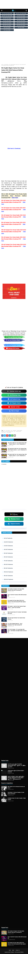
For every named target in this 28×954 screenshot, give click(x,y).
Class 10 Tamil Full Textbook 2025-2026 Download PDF (17, 595)
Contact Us (18, 950)
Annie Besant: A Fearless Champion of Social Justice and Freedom (16, 793)
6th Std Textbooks (8, 557)
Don (11, 430)
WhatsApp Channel (15, 518)
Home (2, 64)
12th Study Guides (7, 30)
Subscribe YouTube (15, 407)
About (13, 950)
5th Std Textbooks (8, 553)
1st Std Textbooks (8, 538)
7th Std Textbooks (8, 560)
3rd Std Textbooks (8, 545)
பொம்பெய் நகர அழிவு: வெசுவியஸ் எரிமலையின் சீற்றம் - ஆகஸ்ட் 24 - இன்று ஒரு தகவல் (16, 765)
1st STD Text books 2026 (7, 13)
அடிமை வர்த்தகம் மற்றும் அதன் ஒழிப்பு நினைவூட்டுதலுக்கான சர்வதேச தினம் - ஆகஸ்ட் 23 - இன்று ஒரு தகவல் (16, 778)
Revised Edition (18, 431)
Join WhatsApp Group (15, 395)
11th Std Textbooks (8, 575)
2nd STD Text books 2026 (21, 13)
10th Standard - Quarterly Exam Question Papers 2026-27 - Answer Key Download (17, 607)
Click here (15, 197)
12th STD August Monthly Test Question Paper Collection (16, 618)
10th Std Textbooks (8, 571)
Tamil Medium (6, 64)
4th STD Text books (21, 15)
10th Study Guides (7, 27)
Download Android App (15, 391)
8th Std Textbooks (8, 564)
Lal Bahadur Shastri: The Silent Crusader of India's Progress (17, 799)
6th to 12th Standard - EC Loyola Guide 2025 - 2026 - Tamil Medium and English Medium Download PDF (17, 631)
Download (14, 430)
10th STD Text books (21, 22)
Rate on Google (15, 410)
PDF (14, 431)
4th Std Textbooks (8, 549)
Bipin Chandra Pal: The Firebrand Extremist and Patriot (16, 787)
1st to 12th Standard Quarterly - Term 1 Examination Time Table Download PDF (15, 624)
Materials (2, 431)
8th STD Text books (21, 20)
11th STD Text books (7, 25)
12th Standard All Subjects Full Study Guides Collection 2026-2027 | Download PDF (16, 590)
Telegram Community (15, 523)
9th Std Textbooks (8, 568)
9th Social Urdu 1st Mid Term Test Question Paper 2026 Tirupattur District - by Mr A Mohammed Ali (17, 449)
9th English (8, 430)
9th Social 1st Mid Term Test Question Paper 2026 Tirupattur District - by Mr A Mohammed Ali (17, 455)
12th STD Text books (21, 25)
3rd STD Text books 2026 (7, 15)
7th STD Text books (7, 20)
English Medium (19, 430)
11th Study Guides (21, 27)
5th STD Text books (7, 18)
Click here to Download (13, 148)
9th (4, 430)
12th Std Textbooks (8, 579)
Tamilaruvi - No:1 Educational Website (17, 952)
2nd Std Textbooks (8, 542)
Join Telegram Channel (15, 403)
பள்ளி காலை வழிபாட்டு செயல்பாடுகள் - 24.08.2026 (16, 771)
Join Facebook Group (15, 399)
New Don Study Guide (9, 431)
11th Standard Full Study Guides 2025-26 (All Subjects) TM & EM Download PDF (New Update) (17, 601)
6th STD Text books (21, 18)
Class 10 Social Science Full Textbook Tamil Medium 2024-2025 (17, 613)
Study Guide (3, 432)
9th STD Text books (7, 22)
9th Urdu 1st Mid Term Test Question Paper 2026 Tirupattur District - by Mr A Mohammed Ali (17, 443)
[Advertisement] (14, 699)
